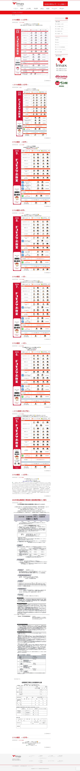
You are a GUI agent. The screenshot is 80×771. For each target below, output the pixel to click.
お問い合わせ (61, 760)
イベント (57, 44)
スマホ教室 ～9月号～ (20, 142)
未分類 (20, 87)
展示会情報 (60, 755)
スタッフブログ (51, 760)
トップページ (32, 755)
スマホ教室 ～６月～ (19, 343)
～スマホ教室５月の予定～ (21, 411)
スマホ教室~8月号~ (18, 210)
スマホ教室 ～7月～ (19, 276)
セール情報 (51, 755)
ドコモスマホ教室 (21, 22)
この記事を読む (47, 80)
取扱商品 (41, 755)
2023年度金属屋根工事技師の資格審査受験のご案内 (29, 500)
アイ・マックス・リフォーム (60, 49)
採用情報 (41, 762)
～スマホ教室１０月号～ (20, 84)
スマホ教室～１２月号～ (20, 20)
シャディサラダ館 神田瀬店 (60, 47)
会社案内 (41, 760)
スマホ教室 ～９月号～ (20, 737)
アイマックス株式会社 (38, 768)
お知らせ (20, 502)
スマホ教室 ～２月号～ (20, 474)
